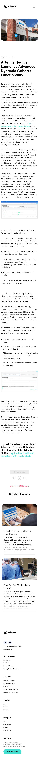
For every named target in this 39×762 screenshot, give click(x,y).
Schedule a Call (12, 751)
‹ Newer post (15, 486)
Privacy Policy (7, 649)
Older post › (24, 486)
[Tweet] (19, 478)
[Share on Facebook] (25, 478)
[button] (34, 7)
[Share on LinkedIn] (14, 478)
